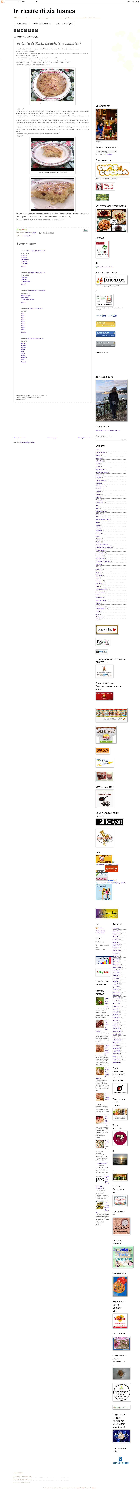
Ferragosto (99, 528)
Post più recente (20, 437)
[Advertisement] (52, 419)
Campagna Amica (101, 480)
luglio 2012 (116, 1045)
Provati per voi (100, 583)
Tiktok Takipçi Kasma (27, 299)
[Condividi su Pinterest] (52, 233)
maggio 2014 (116, 984)
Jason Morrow (81, 1488)
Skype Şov (24, 279)
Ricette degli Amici (101, 589)
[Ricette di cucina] (111, 871)
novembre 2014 (117, 970)
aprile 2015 (116, 959)
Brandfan (98, 477)
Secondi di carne (100, 606)
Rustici (98, 595)
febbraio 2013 (116, 1026)
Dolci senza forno (100, 517)
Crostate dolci (100, 500)
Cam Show (24, 277)
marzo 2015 (116, 962)
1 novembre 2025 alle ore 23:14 (36, 273)
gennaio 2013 (116, 1028)
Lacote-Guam (99, 556)
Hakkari (23, 347)
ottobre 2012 (116, 1037)
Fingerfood (99, 531)
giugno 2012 (116, 1048)
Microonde (99, 564)
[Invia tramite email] (44, 233)
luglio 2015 (116, 953)
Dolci (97, 508)
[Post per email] (40, 233)
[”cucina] (113, 863)
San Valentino (100, 597)
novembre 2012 (117, 1034)
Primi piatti (99, 581)
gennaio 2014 (116, 995)
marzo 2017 (116, 939)
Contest (98, 494)
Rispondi (23, 266)
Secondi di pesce (100, 609)
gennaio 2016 (116, 950)
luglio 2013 (116, 1012)
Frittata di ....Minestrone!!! (107, 1097)
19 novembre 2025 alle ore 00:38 (36, 291)
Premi (97, 578)
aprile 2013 (116, 1020)
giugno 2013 (116, 1015)
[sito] (106, 337)
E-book (98, 525)
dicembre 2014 (117, 967)
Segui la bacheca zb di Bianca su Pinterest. (108, 430)
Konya (23, 355)
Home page (22, 23)
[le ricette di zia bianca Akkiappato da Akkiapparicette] (104, 863)
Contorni (98, 497)
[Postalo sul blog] (46, 233)
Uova (30, 236)
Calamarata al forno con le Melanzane (107, 1049)
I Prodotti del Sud (63, 23)
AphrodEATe (99, 461)
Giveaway (98, 539)
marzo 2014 (116, 989)
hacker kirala (25, 263)
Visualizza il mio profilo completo (101, 932)
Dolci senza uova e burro (102, 519)
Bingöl (23, 349)
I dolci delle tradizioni (102, 544)
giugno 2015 (116, 956)
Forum (23, 313)
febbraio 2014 (116, 992)
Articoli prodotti (100, 469)
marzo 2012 (116, 1056)
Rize (22, 351)
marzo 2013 (116, 1023)
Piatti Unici (25, 236)
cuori (97, 505)
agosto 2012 (116, 1042)
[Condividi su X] (48, 233)
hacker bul (24, 255)
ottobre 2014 (116, 973)
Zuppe (97, 620)
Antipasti (98, 455)
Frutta (97, 536)
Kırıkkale (24, 343)
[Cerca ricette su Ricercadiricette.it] (119, 883)
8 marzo (98, 450)
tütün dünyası (25, 259)
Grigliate (98, 542)
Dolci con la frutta (101, 511)
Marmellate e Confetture (103, 561)
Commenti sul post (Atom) (27, 442)
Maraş (23, 353)
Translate (109, 154)
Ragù (97, 586)
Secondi (98, 603)
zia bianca (27, 233)
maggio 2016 (116, 945)
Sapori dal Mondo (101, 600)
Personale (98, 570)
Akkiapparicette (100, 453)
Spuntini (98, 611)
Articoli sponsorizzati (102, 472)
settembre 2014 (117, 976)
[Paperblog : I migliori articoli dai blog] (101, 317)
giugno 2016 (116, 942)
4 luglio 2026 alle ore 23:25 (35, 308)
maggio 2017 (116, 934)
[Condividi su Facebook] (50, 233)
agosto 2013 (116, 1009)
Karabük (23, 345)
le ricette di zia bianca (44, 10)
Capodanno (99, 483)
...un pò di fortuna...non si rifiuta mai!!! (107, 1002)
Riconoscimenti (100, 592)
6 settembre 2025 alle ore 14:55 (36, 251)
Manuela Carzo (100, 558)
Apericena (99, 458)
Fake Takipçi (25, 297)
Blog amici (99, 475)
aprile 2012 (116, 1054)
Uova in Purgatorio (107, 1142)
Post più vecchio (84, 437)
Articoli (98, 466)
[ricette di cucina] (101, 883)
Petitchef (98, 572)
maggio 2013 (116, 1017)
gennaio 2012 (116, 1062)
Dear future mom (101, 1164)
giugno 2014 (116, 981)
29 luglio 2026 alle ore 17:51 (35, 338)
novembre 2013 (117, 1001)
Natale (98, 567)
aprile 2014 (116, 987)
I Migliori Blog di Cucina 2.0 (104, 547)
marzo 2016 (116, 948)
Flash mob (99, 533)
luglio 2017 (116, 928)
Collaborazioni (100, 486)
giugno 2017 (116, 931)
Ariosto (98, 464)
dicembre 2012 (117, 1031)
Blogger (94, 1488)
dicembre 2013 (117, 998)
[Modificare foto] (112, 881)
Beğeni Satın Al (25, 295)
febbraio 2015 (116, 964)
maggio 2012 (116, 1051)
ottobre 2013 (116, 1003)
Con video (98, 489)
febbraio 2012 (116, 1059)
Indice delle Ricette (41, 23)
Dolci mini (99, 514)
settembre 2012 (117, 1040)
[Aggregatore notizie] (100, 871)
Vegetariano (99, 617)
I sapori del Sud (100, 553)
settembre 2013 (117, 1006)
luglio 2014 (116, 978)
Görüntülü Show (25, 281)
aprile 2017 (116, 936)
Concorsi (98, 492)
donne (97, 522)
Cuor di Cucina (100, 503)
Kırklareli (24, 357)
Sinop (22, 359)
